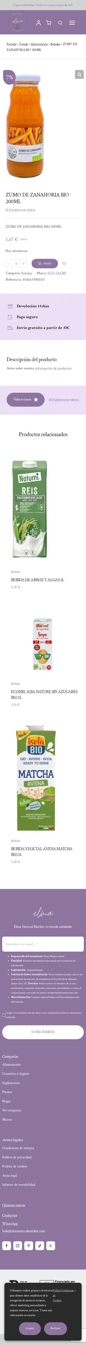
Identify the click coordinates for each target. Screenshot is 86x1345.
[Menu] (72, 23)
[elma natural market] (18, 13)
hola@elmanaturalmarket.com (23, 1231)
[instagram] (17, 1245)
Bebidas (55, 44)
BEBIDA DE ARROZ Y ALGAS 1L (37, 579)
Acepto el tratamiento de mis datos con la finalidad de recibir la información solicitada (44, 1015)
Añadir (47, 263)
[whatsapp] (50, 1245)
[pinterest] (28, 1245)
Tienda (23, 44)
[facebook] (6, 1245)
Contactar (9, 1215)
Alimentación (39, 44)
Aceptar (30, 1328)
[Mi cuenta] (38, 23)
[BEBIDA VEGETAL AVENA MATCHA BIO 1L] (35, 724)
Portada (11, 44)
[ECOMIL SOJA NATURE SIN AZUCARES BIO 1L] (43, 606)
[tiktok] (39, 1245)
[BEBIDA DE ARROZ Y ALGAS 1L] (30, 455)
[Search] (60, 23)
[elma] (43, 908)
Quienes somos (13, 1205)
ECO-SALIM (56, 273)
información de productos (53, 368)
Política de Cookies (57, 1295)
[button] (79, 74)
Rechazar (55, 1328)
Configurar (68, 1290)
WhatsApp (10, 1223)
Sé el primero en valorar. (21, 210)
